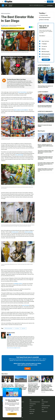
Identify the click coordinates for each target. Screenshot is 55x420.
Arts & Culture (4, 383)
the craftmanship (19, 154)
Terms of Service (20, 417)
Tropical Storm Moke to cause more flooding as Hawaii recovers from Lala (45, 170)
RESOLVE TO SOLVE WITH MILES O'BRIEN (45, 126)
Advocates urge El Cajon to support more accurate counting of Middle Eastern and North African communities (34, 388)
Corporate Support (45, 401)
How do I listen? (32, 409)
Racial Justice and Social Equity (33, 383)
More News (5, 374)
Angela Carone (5, 25)
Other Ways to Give (45, 407)
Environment (17, 383)
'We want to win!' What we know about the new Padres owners (8, 386)
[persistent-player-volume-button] (6, 5)
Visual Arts (23, 328)
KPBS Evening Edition (5, 13)
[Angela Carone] (3, 335)
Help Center (31, 413)
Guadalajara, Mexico (18, 283)
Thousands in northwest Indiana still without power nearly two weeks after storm (45, 152)
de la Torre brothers (22, 92)
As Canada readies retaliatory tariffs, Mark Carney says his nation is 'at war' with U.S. (46, 164)
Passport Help (32, 411)
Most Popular (41, 131)
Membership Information (46, 405)
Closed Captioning (33, 403)
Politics (42, 383)
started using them (29, 232)
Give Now (50, 1)
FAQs (30, 407)
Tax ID (43, 409)
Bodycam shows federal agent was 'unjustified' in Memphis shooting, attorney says (45, 158)
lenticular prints (15, 232)
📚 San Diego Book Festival (44, 17)
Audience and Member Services (35, 401)
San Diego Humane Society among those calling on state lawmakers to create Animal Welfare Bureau (47, 387)
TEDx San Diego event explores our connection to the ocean (45, 86)
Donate (27, 368)
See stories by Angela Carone (13, 347)
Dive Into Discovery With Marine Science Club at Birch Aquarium (45, 106)
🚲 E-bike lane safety (43, 15)
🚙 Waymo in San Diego (44, 19)
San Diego (17, 328)
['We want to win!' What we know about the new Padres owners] (8, 378)
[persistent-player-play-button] (3, 5)
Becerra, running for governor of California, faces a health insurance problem (45, 146)
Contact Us (31, 405)
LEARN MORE (12, 414)
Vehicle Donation (44, 411)
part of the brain (25, 305)
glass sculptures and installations (21, 109)
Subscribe (45, 59)
